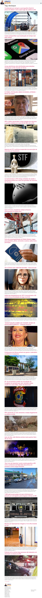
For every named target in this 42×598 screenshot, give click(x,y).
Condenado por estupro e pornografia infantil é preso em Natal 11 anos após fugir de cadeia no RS (20, 8)
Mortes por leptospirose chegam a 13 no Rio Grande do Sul (21, 524)
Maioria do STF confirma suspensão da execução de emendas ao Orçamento (21, 150)
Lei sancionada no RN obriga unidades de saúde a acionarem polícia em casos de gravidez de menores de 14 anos (21, 180)
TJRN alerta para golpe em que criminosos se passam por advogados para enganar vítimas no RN (21, 495)
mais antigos (7, 581)
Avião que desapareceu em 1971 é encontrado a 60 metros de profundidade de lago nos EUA (20, 296)
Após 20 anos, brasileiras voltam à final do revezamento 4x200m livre (18, 210)
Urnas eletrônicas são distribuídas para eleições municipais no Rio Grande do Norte (19, 67)
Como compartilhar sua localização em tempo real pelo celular (20, 36)
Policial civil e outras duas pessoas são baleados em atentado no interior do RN (21, 553)
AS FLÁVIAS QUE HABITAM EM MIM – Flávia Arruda (20, 267)
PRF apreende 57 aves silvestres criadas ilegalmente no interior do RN (21, 413)
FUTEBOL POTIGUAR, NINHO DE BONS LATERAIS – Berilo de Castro (20, 92)
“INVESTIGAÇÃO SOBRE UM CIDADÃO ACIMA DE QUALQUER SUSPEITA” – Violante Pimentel (20, 323)
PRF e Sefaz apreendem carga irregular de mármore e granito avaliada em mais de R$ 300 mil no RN (21, 122)
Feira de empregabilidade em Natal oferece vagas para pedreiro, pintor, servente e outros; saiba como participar (21, 240)
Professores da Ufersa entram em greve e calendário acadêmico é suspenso (21, 353)
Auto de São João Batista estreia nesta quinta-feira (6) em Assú (20, 437)
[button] (41, 3)
